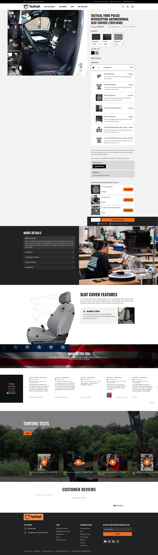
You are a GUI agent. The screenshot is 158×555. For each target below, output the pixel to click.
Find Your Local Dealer (102, 1)
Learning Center (117, 1)
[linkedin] (113, 541)
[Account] (127, 6)
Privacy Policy (27, 551)
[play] (44, 462)
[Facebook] (118, 541)
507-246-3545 (31, 528)
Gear (72, 7)
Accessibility (37, 551)
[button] (49, 6)
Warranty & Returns (47, 551)
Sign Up (117, 534)
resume (28, 433)
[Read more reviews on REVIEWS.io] (11, 393)
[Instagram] (109, 541)
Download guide (99, 166)
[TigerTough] (32, 6)
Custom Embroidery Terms (62, 551)
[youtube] (105, 541)
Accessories (63, 7)
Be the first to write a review (79, 497)
